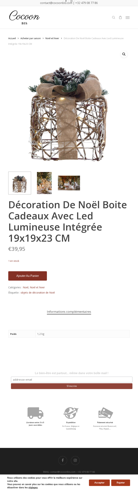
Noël (25, 287)
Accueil (12, 38)
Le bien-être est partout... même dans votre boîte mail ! (71, 373)
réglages (33, 487)
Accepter (99, 482)
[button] (128, 17)
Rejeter (121, 482)
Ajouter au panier (27, 275)
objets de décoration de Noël (38, 292)
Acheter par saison (30, 38)
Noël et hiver (52, 38)
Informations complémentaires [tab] (69, 312)
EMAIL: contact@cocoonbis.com (59, 471)
